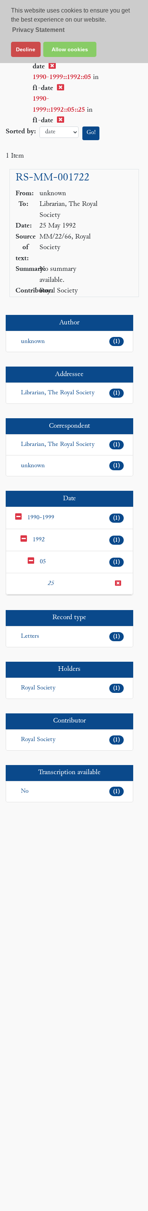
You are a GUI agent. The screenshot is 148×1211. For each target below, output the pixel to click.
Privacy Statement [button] (38, 30)
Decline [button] (25, 49)
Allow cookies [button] (70, 49)
